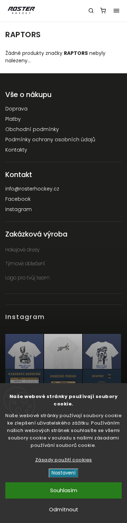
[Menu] (116, 11)
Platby (13, 119)
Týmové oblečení (25, 263)
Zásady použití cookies (63, 459)
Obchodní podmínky (32, 129)
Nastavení (63, 473)
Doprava (16, 108)
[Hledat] (91, 10)
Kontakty (16, 149)
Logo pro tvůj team (27, 277)
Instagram (18, 209)
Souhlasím (63, 490)
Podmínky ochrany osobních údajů (50, 139)
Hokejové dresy (22, 249)
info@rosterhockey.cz (32, 188)
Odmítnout (63, 509)
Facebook (18, 199)
